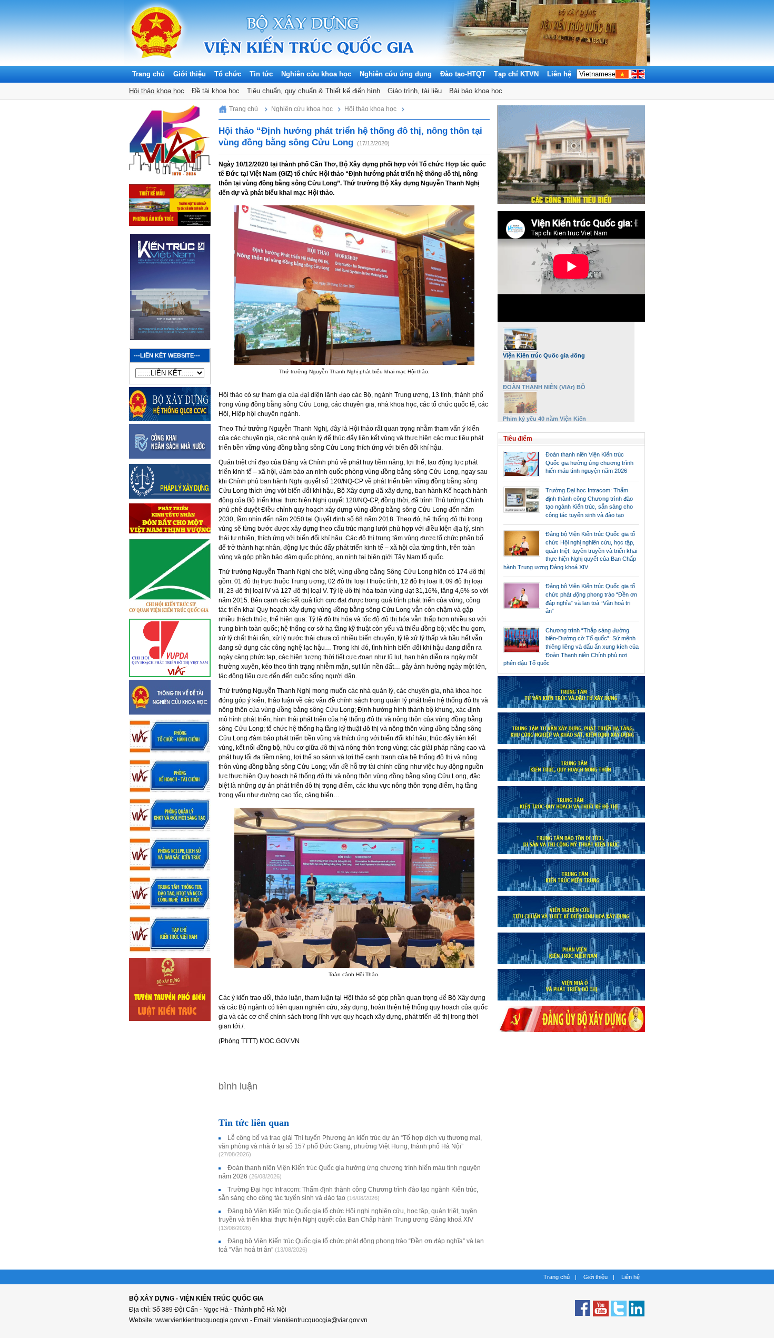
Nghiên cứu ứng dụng (396, 74)
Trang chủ (148, 74)
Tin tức (261, 74)
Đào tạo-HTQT (462, 74)
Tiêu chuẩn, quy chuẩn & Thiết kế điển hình (313, 91)
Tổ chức (227, 74)
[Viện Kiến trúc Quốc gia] (157, 63)
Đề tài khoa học (216, 91)
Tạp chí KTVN (516, 74)
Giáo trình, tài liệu (415, 91)
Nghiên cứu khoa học (316, 74)
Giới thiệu (189, 74)
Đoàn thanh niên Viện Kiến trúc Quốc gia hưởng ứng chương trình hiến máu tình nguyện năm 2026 (589, 462)
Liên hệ (559, 74)
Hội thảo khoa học (156, 91)
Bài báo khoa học (475, 91)
